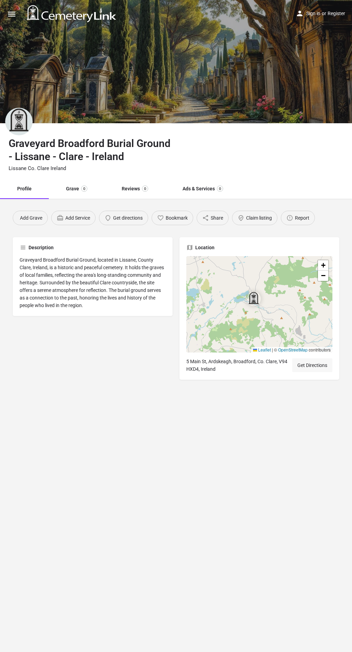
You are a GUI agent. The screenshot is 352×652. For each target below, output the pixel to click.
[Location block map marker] (253, 299)
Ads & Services (202, 188)
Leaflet (264, 350)
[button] (259, 304)
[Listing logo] (19, 121)
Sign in (313, 13)
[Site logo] (72, 13)
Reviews (134, 188)
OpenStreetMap (293, 350)
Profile (24, 188)
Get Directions (312, 365)
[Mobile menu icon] (11, 14)
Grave (75, 188)
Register (336, 13)
